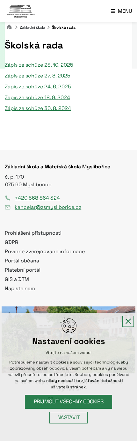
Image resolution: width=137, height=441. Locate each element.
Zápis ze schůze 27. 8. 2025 (37, 76)
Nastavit (68, 418)
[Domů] (10, 26)
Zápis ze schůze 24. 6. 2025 (38, 87)
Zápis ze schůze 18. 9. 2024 (37, 97)
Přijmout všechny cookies (69, 402)
